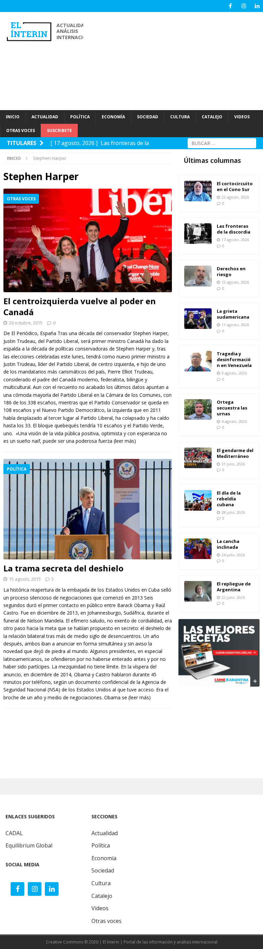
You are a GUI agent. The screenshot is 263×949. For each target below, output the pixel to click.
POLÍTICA (80, 117)
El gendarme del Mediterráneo (235, 453)
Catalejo (101, 896)
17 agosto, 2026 (235, 239)
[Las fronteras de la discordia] (198, 233)
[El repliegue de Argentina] (198, 591)
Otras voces (106, 921)
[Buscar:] (222, 142)
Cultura (101, 883)
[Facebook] (230, 6)
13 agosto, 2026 (235, 282)
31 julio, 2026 (233, 463)
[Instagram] (244, 6)
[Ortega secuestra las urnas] (198, 409)
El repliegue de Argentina (234, 587)
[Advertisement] (176, 60)
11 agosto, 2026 (235, 324)
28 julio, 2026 (233, 512)
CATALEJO (212, 117)
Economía (103, 858)
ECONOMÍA (113, 117)
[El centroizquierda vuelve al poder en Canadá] (87, 240)
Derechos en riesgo (231, 271)
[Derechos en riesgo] (198, 276)
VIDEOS (242, 117)
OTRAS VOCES (20, 130)
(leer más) (125, 441)
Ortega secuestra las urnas (232, 408)
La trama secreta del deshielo (63, 568)
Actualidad (104, 833)
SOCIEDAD (147, 117)
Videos (100, 908)
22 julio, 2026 (233, 597)
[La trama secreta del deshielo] (87, 509)
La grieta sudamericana (233, 314)
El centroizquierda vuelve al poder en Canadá (79, 306)
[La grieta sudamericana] (198, 318)
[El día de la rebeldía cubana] (198, 500)
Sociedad (102, 870)
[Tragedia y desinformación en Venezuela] (198, 361)
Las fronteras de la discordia (233, 229)
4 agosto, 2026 (234, 421)
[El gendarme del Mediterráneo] (198, 458)
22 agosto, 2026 (235, 197)
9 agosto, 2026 (234, 373)
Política (100, 845)
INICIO (13, 117)
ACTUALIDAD (45, 117)
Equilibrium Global (28, 845)
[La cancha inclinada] (198, 548)
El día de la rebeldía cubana (229, 499)
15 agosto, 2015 (25, 579)
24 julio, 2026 (233, 554)
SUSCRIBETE (59, 130)
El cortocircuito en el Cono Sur (235, 186)
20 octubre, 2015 (25, 323)
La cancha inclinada (228, 544)
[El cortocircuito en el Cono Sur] (198, 191)
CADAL (14, 833)
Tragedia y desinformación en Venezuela (234, 359)
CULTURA (180, 117)
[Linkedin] (257, 6)
